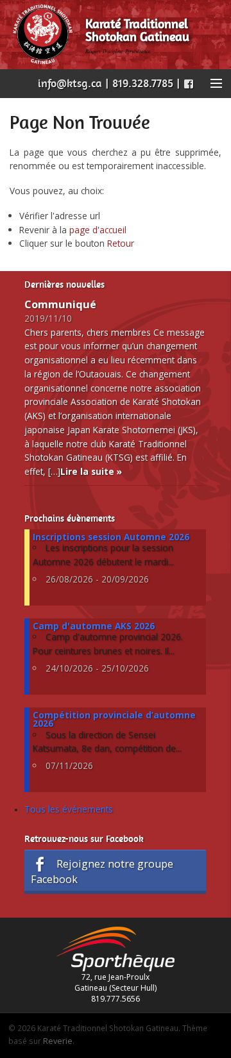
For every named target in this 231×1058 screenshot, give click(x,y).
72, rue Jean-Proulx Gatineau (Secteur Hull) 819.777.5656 (115, 987)
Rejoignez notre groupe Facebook (102, 871)
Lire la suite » (91, 471)
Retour (120, 243)
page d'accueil (97, 230)
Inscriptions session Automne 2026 (111, 537)
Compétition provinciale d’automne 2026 (114, 719)
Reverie (58, 1040)
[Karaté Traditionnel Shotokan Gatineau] (42, 33)
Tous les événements (68, 809)
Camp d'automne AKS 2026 (94, 626)
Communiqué (60, 304)
